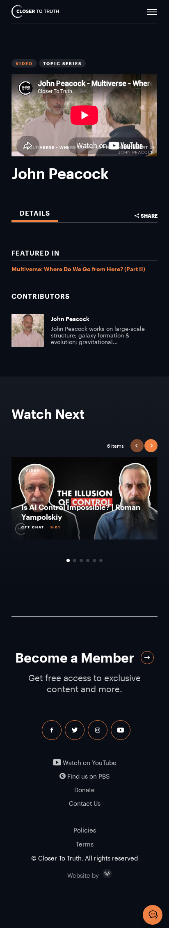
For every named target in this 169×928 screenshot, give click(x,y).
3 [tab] (81, 560)
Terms (85, 844)
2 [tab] (74, 560)
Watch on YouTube (88, 762)
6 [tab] (101, 560)
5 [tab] (94, 560)
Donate (84, 789)
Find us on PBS (88, 776)
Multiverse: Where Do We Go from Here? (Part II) (78, 268)
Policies (84, 830)
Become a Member (74, 657)
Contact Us (84, 803)
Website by (100, 873)
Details (35, 213)
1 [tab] (68, 560)
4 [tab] (87, 560)
